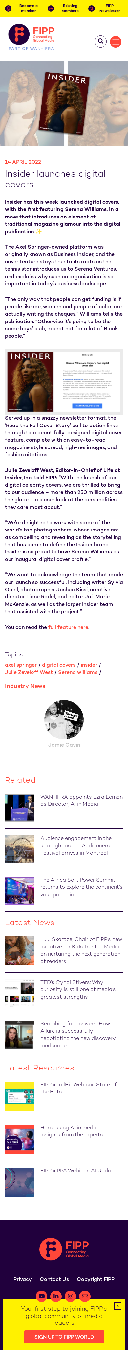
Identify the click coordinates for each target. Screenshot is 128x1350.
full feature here (68, 628)
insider (89, 665)
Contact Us (54, 1280)
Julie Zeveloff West (29, 672)
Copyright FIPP (96, 1280)
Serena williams (77, 672)
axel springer (21, 665)
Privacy (22, 1280)
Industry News (25, 686)
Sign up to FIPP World (64, 1337)
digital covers (58, 665)
